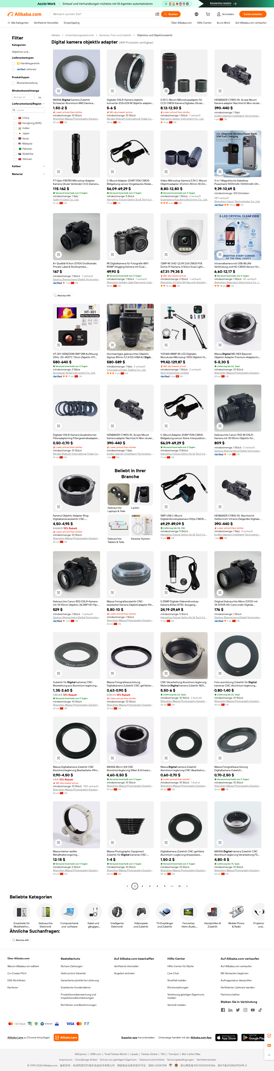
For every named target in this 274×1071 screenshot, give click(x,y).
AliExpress (81, 1054)
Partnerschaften (230, 994)
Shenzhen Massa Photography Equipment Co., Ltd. (76, 118)
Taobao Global (149, 1054)
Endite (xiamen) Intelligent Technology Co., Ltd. (238, 115)
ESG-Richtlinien (16, 980)
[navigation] (28, 461)
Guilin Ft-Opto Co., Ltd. (66, 199)
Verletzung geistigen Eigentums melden (185, 996)
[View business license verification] (170, 1065)
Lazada (134, 1054)
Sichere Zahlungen (72, 966)
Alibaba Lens (15, 1037)
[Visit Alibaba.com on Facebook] (223, 1010)
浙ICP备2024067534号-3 (232, 1065)
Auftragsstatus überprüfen (236, 980)
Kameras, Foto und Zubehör (115, 35)
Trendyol (174, 1054)
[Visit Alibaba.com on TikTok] (260, 1010)
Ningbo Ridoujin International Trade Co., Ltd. (130, 118)
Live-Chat (173, 973)
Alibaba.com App (201, 1037)
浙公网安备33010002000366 (197, 1065)
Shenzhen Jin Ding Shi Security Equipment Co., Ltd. (184, 282)
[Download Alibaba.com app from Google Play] (254, 1037)
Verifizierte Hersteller (126, 966)
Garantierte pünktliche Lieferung (80, 980)
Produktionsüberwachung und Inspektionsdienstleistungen (78, 996)
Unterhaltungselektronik (79, 35)
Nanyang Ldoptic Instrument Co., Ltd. (182, 118)
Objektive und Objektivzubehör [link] (155, 35)
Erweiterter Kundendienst (76, 987)
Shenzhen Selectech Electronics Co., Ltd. (238, 282)
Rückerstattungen (178, 987)
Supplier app (129, 1037)
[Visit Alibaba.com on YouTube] (253, 1010)
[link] (269, 1035)
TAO (162, 1054)
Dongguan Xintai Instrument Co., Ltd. (74, 372)
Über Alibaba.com (18, 958)
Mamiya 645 (64, 295)
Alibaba (55, 35)
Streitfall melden (176, 980)
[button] (157, 14)
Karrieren (12, 987)
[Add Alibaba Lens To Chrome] (66, 1037)
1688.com (95, 1054)
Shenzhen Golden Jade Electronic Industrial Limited (130, 282)
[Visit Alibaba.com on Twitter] (238, 1010)
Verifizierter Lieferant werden (238, 987)
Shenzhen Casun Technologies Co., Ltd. (237, 201)
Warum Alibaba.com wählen (23, 966)
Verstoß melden (176, 1004)
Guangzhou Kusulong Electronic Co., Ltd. (183, 199)
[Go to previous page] (127, 886)
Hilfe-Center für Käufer (180, 966)
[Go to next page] (187, 886)
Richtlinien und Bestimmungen (79, 1004)
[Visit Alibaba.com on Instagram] (245, 1010)
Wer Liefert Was (191, 1054)
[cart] (208, 14)
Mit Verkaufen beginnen (234, 973)
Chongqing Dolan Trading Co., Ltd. (126, 369)
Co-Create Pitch (16, 973)
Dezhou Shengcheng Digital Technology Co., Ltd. (76, 279)
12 (179, 886)
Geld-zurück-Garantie (73, 973)
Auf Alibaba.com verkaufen (236, 966)
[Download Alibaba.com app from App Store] (226, 1037)
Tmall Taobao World (115, 1054)
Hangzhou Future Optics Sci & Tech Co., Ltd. (130, 199)
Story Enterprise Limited (174, 372)
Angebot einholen (124, 973)
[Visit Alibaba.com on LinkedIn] (230, 1010)
